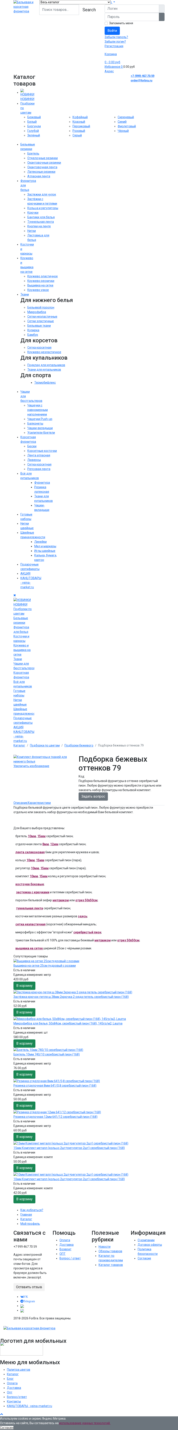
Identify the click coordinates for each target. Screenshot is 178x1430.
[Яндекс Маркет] (22, 1310)
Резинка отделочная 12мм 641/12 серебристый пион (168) (55, 1116)
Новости (104, 1246)
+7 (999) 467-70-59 (142, 76)
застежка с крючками (32, 892)
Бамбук (32, 334)
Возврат (65, 1249)
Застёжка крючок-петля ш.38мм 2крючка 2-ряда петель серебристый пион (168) (71, 997)
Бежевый (34, 117)
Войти (112, 31)
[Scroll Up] (1, 1414)
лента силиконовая (30, 852)
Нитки (31, 231)
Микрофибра (36, 312)
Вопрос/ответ (17, 1397)
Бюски (31, 446)
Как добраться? (31, 1210)
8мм (45, 844)
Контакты (14, 1401)
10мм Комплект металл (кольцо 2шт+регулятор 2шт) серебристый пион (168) (69, 1179)
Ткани (24, 294)
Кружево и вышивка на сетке (22, 650)
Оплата (64, 1240)
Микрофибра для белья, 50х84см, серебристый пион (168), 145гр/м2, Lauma (67, 1023)
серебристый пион (87, 932)
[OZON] (22, 1305)
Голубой (33, 130)
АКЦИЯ (25, 573)
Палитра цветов (18, 1369)
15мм (41, 836)
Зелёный (33, 135)
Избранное (114, 66)
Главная (26, 1214)
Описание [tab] (20, 803)
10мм (32, 836)
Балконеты (35, 423)
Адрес (109, 71)
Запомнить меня (121, 23)
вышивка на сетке (29, 948)
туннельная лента (29, 908)
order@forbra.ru (141, 80)
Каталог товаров (111, 1265)
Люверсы (34, 460)
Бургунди (34, 126)
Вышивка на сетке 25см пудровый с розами (44, 965)
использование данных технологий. (84, 1423)
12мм (54, 844)
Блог (10, 1378)
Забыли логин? (115, 41)
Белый (32, 121)
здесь (82, 916)
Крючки (32, 212)
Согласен (6, 1427)
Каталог (26, 1219)
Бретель (33, 153)
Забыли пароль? (116, 37)
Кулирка (33, 330)
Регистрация (114, 46)
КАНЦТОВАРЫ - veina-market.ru (29, 1406)
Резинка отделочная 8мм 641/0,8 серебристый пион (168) (54, 1085)
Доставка (66, 1244)
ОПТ (62, 1253)
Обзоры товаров (110, 1251)
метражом (61, 900)
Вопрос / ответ (70, 1258)
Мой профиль (30, 1223)
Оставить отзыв (29, 1287)
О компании (146, 1240)
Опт (9, 1392)
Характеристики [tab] (39, 803)
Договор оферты (150, 1244)
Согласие (144, 1258)
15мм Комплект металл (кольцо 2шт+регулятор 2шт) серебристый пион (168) (69, 1148)
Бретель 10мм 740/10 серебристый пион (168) (46, 1054)
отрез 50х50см (86, 900)
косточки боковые (29, 884)
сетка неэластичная (30, 924)
